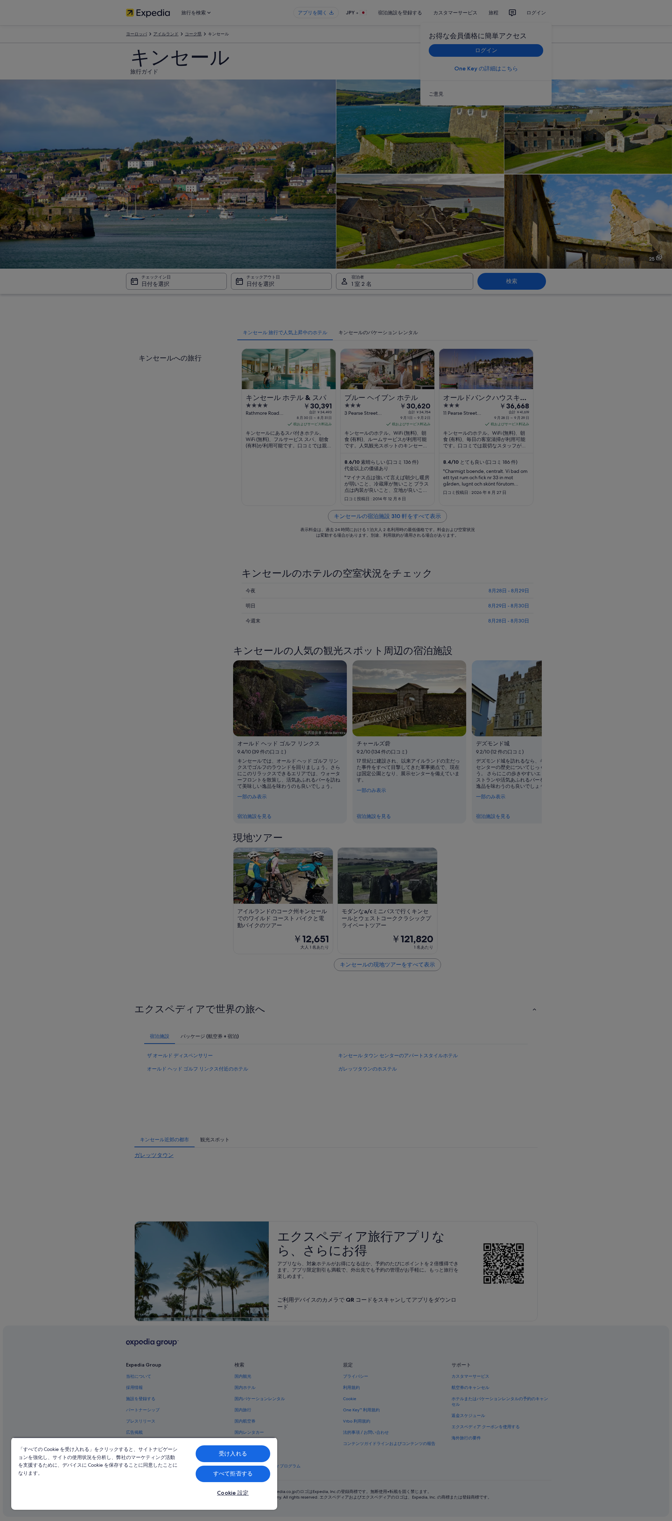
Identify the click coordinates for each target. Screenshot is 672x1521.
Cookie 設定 (232, 1492)
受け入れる (233, 1453)
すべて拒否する (233, 1473)
